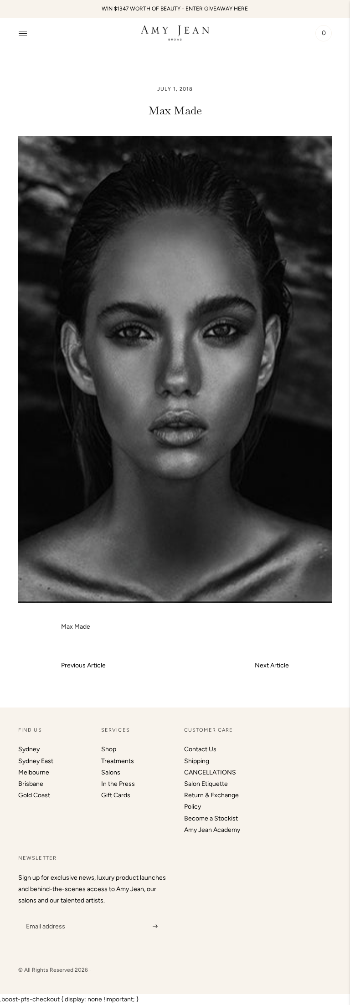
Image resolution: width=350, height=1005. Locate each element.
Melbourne (33, 772)
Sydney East (35, 761)
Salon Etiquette (206, 784)
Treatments (117, 761)
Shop (108, 749)
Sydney (29, 749)
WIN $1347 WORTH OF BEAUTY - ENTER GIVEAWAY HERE (175, 8)
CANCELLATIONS (210, 772)
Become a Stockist (211, 818)
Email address (44, 915)
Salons (110, 772)
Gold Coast (34, 795)
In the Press (118, 784)
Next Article (272, 665)
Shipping (196, 761)
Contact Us (200, 749)
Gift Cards (115, 795)
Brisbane (30, 784)
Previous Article (83, 665)
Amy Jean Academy (212, 830)
